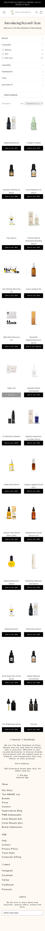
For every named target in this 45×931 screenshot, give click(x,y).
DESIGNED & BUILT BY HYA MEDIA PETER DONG (19, 921)
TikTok (5, 880)
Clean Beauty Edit (12, 819)
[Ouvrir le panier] (41, 12)
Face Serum (11, 238)
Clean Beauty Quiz (12, 823)
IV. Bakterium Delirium (11, 436)
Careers (6, 807)
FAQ (4, 841)
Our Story (7, 790)
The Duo (33, 724)
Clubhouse (8, 885)
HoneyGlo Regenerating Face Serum (33, 340)
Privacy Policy (10, 849)
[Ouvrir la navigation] (4, 12)
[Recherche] (37, 12)
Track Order (8, 853)
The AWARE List (11, 794)
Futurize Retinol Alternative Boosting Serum (33, 241)
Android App (22, 778)
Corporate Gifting (11, 857)
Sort (22, 103)
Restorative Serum (33, 629)
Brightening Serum (11, 143)
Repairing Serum (11, 629)
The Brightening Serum (11, 724)
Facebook (7, 875)
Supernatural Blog (12, 811)
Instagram (7, 871)
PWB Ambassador (12, 815)
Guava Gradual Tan (33, 289)
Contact (6, 845)
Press (5, 803)
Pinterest (7, 889)
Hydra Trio (11, 388)
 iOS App (22, 775)
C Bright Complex (33, 143)
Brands (6, 798)
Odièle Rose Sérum (11, 484)
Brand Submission (12, 827)
